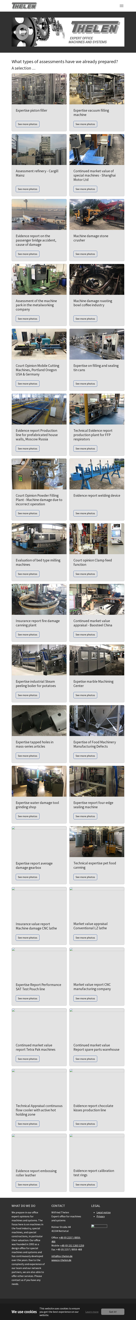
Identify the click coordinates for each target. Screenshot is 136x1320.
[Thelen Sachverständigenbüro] (24, 5)
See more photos (27, 124)
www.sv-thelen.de (61, 1260)
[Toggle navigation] (121, 6)
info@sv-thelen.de (61, 1256)
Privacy (101, 1216)
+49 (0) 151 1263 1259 (72, 1245)
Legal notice (104, 1212)
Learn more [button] (92, 1311)
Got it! (112, 1311)
